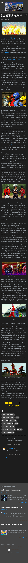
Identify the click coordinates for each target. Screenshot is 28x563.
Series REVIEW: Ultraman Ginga (11, 490)
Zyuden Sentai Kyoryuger (10, 38)
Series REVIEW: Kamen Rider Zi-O (11, 507)
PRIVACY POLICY (9, 547)
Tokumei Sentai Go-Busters (14, 59)
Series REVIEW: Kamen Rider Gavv (11, 524)
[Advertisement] (14, 470)
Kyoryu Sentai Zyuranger (8, 417)
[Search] (26, 3)
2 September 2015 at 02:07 (13, 444)
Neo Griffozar (13, 420)
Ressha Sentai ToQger (6, 326)
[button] (26, 15)
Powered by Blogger (15, 549)
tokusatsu (19, 429)
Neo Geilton (5, 420)
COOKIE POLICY (19, 547)
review (16, 423)
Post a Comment (7, 458)
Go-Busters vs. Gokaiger (7, 144)
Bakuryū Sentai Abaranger (8, 414)
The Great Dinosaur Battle (8, 426)
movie (17, 417)
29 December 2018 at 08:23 (14, 454)
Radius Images (17, 552)
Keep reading (23, 502)
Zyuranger (7, 52)
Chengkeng (10, 448)
